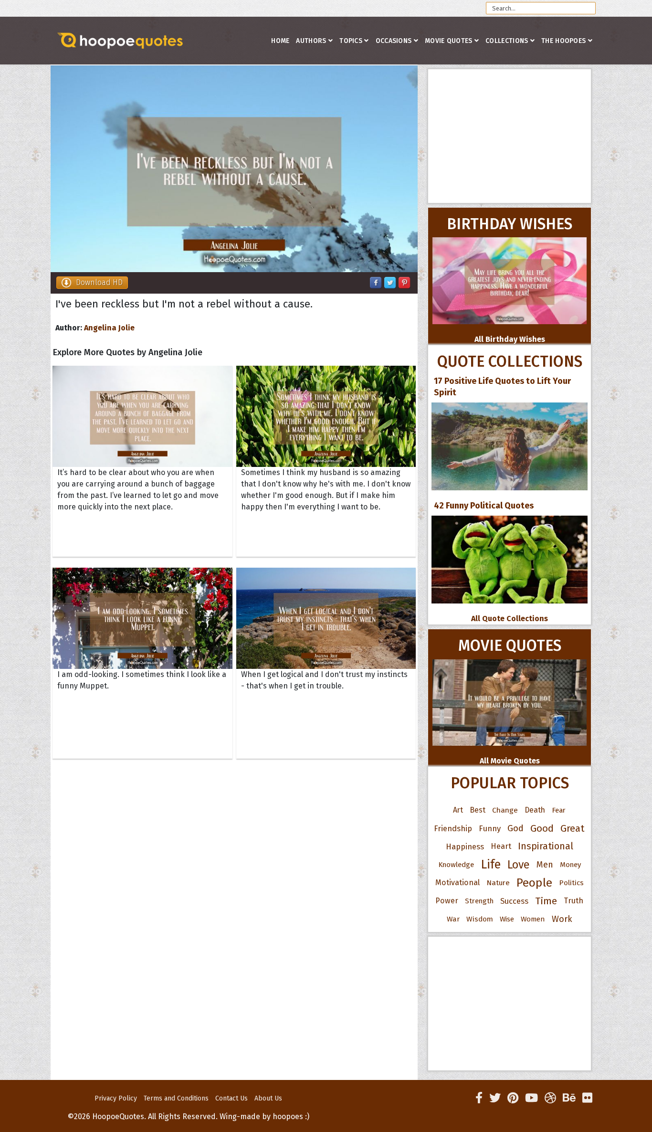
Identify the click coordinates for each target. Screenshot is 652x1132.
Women (533, 919)
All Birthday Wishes (509, 339)
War (453, 919)
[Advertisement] (509, 136)
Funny (490, 828)
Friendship (453, 828)
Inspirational (545, 846)
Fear (559, 810)
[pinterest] (512, 1098)
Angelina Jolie (109, 327)
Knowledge (456, 864)
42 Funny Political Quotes (484, 505)
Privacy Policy (116, 1098)
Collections (506, 41)
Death (535, 810)
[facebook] (479, 1098)
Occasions (394, 41)
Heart (501, 846)
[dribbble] (550, 1098)
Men (544, 864)
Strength (479, 901)
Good (542, 828)
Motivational (457, 882)
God (515, 828)
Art (458, 810)
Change (505, 810)
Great (572, 828)
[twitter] (495, 1098)
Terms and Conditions (176, 1098)
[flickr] (587, 1098)
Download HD (99, 282)
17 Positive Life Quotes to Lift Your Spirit (502, 387)
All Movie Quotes (510, 760)
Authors (311, 41)
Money (570, 864)
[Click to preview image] (234, 168)
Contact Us (231, 1098)
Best (477, 810)
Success (514, 901)
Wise (507, 919)
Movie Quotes (449, 41)
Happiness (465, 846)
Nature (498, 882)
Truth (573, 900)
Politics (571, 882)
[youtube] (531, 1098)
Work (562, 919)
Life (491, 864)
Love (518, 864)
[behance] (569, 1098)
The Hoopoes (563, 41)
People (534, 883)
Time (546, 901)
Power (446, 900)
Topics (350, 41)
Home (280, 41)
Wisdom (479, 919)
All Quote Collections (509, 618)
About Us (268, 1098)
